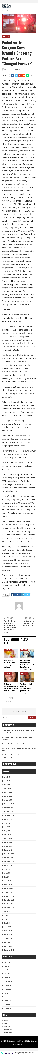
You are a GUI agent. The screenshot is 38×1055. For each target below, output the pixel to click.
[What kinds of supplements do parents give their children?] (11, 653)
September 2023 (9, 907)
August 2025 (8, 819)
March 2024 (8, 884)
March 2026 (8, 792)
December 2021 (9, 950)
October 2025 (8, 811)
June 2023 (7, 919)
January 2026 (8, 800)
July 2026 (7, 777)
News (5, 997)
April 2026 (7, 788)
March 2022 (8, 946)
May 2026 (7, 784)
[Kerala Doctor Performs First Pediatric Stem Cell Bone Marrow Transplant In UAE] (27, 653)
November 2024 (9, 854)
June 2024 (7, 873)
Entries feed (7, 1027)
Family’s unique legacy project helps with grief (28, 623)
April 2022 (7, 942)
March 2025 (8, 838)
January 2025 (8, 846)
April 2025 (7, 834)
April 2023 (7, 927)
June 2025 (7, 827)
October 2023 (8, 904)
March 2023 (8, 931)
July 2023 (7, 915)
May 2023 (7, 923)
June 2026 (7, 781)
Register (6, 1020)
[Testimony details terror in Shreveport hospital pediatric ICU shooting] (27, 677)
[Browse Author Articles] (19, 606)
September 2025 (9, 815)
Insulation (7, 985)
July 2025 (7, 823)
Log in (5, 1024)
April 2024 (7, 881)
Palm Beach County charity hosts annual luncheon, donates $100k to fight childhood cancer (10, 626)
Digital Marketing (9, 974)
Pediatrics (6, 36)
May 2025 (7, 831)
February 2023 (8, 934)
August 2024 (8, 865)
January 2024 (8, 892)
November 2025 (9, 807)
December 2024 (9, 850)
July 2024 (7, 869)
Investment (7, 989)
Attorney (7, 962)
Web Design (7, 1008)
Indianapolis (8, 981)
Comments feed (8, 1030)
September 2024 (9, 861)
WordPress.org (8, 1033)
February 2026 (8, 796)
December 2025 (9, 804)
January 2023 (8, 938)
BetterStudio (24, 1044)
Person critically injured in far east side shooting (17, 744)
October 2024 (8, 858)
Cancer (6, 966)
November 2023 (9, 900)
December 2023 (9, 896)
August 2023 (8, 911)
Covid (6, 970)
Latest (6, 993)
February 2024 (8, 888)
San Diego (7, 1004)
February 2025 (8, 842)
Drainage (7, 977)
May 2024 (7, 877)
